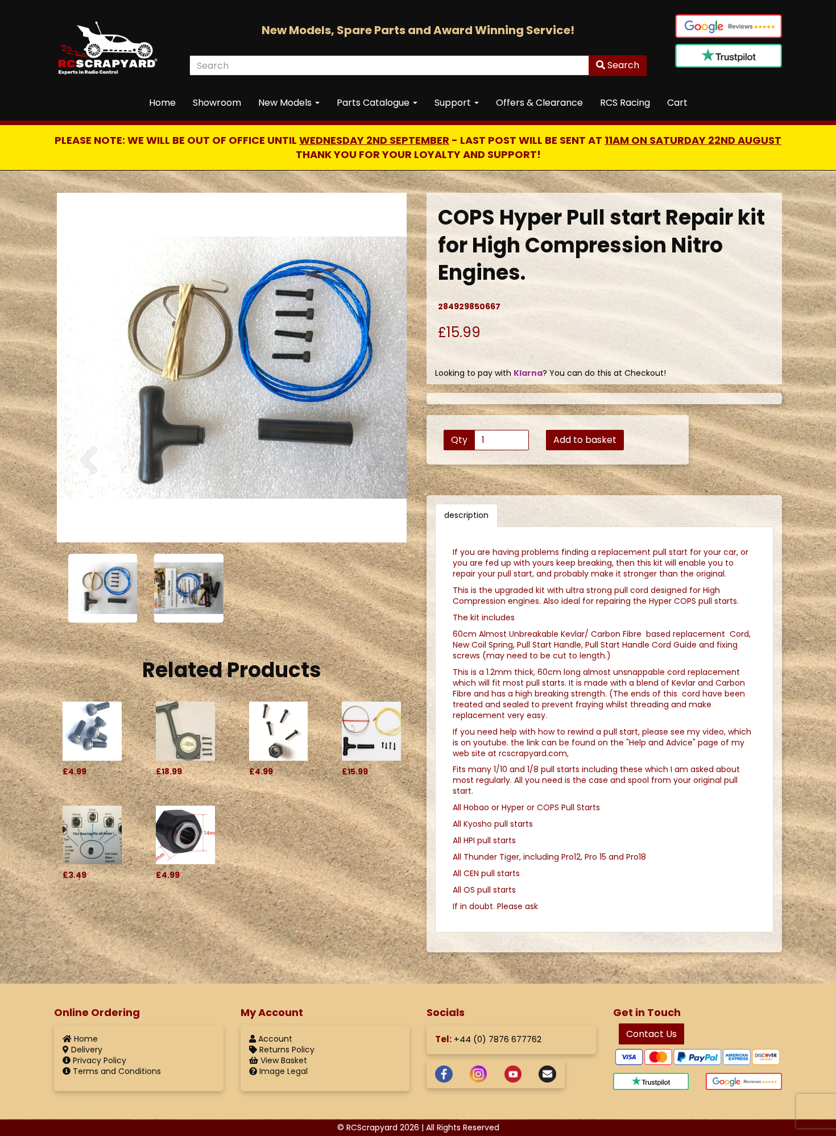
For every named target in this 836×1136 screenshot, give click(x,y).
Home (162, 102)
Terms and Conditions (116, 1071)
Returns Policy (285, 1049)
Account (274, 1038)
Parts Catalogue (374, 102)
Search (622, 65)
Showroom (217, 102)
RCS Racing (625, 102)
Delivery (85, 1049)
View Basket (282, 1060)
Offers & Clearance (539, 102)
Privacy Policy (98, 1060)
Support (453, 102)
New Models (286, 102)
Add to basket (584, 439)
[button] (89, 489)
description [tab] (466, 515)
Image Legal (282, 1071)
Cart (677, 102)
